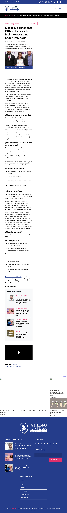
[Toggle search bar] (56, 8)
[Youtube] (51, 2)
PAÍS (22, 484)
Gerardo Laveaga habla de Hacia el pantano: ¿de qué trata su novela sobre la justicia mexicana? (23, 301)
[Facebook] (43, 2)
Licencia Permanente (13, 366)
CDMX (15, 365)
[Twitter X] (49, 2)
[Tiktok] (54, 2)
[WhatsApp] (40, 2)
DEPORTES (24, 491)
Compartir (33, 23)
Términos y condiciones (49, 508)
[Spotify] (57, 2)
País (12, 16)
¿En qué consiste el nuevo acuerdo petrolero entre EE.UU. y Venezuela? (23, 324)
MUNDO (23, 488)
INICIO (23, 481)
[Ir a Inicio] (12, 8)
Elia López (9, 41)
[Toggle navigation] (60, 8)
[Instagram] (46, 2)
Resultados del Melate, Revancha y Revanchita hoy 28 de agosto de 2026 (23, 313)
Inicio (6, 16)
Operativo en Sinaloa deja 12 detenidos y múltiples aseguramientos (22, 335)
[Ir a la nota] (10, 297)
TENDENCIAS (25, 494)
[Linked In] (60, 2)
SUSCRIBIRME (55, 460)
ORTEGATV (24, 498)
